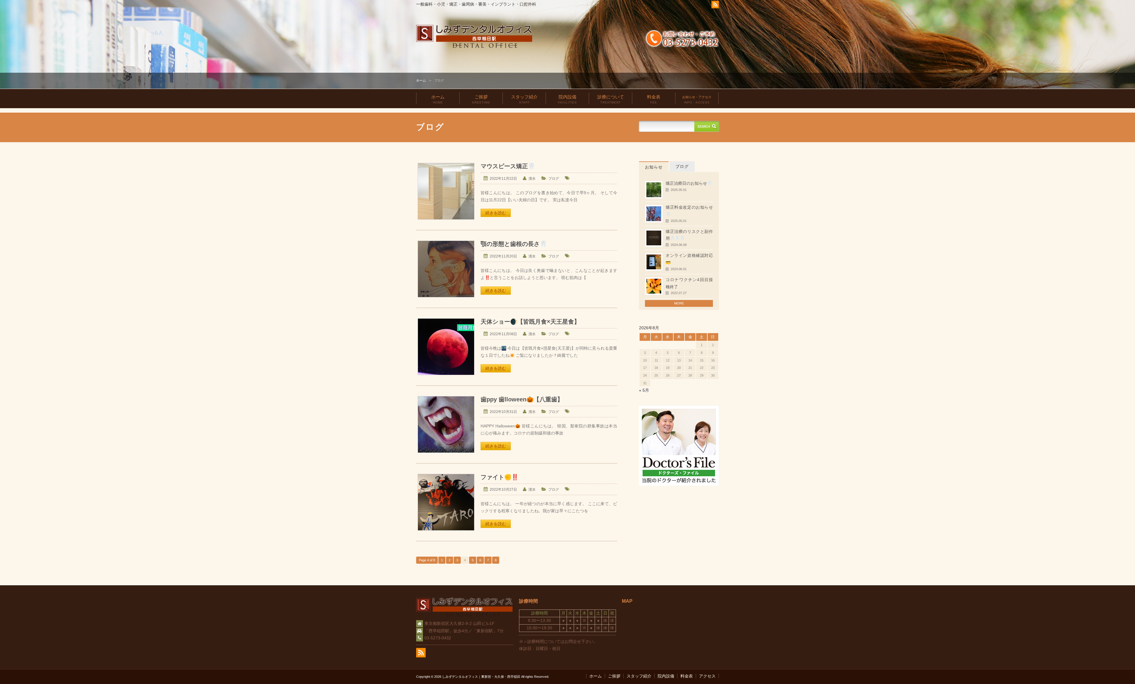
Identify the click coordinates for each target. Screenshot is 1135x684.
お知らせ (654, 167)
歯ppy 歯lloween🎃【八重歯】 (522, 399)
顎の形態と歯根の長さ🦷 (514, 244)
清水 (532, 178)
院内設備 (567, 99)
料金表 (653, 99)
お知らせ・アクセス (696, 99)
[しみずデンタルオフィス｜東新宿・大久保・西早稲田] (474, 47)
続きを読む (495, 212)
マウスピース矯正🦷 (508, 166)
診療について (610, 99)
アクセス (707, 676)
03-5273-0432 (437, 638)
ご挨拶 (481, 99)
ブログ (553, 178)
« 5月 (644, 390)
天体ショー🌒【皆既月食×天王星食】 (530, 321)
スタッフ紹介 (524, 99)
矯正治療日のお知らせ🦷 (689, 183)
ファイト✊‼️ (499, 477)
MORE (679, 303)
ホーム (421, 80)
